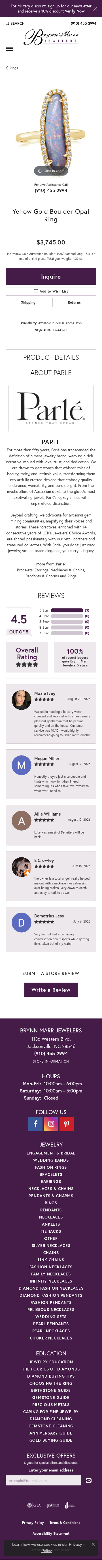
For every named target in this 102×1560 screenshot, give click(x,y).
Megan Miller (47, 758)
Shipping (28, 302)
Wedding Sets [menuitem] (51, 1316)
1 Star (44, 633)
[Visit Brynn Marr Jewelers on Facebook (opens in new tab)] (35, 1124)
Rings (14, 68)
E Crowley (44, 860)
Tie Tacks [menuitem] (51, 1231)
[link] (83, 23)
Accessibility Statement (51, 1533)
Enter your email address (51, 1470)
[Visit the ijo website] (52, 1505)
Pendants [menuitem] (51, 1210)
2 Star (44, 627)
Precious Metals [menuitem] (51, 1404)
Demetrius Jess (49, 916)
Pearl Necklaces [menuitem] (51, 1330)
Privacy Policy (33, 1522)
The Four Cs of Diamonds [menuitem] (51, 1369)
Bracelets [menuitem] (51, 1174)
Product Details (51, 357)
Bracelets (25, 570)
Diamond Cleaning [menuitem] (51, 1418)
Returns (74, 302)
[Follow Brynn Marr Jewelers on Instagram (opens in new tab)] (51, 1124)
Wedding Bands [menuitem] (51, 1160)
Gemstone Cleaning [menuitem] (51, 1426)
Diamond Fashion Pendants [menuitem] (51, 1295)
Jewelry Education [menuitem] (51, 1362)
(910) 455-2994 (51, 190)
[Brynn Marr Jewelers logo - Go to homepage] (51, 36)
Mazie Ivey (44, 693)
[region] (51, 132)
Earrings (41, 570)
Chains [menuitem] (51, 1252)
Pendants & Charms (42, 576)
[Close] (95, 8)
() (87, 610)
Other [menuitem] (51, 1238)
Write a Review (50, 989)
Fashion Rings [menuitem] (51, 1167)
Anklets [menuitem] (51, 1224)
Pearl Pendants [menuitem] (51, 1323)
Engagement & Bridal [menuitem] (51, 1153)
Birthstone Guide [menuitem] (51, 1390)
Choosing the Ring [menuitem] (51, 1383)
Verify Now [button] (75, 11)
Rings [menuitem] (51, 1202)
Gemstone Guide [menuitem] (50, 1397)
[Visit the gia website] (34, 1505)
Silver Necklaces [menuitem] (51, 1245)
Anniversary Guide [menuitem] (51, 1433)
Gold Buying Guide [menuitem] (51, 1440)
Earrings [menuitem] (51, 1181)
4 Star (44, 616)
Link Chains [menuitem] (51, 1259)
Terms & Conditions (65, 1522)
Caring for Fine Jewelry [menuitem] (51, 1411)
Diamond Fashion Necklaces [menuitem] (51, 1288)
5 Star (44, 610)
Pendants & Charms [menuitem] (51, 1195)
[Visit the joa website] (70, 1505)
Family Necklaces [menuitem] (51, 1274)
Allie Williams (47, 814)
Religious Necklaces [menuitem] (51, 1309)
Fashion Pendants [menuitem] (51, 1302)
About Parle (51, 372)
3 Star (44, 622)
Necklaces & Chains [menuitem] (50, 1188)
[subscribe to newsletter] (88, 1480)
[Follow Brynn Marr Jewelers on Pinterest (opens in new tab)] (67, 1124)
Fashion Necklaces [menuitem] (51, 1266)
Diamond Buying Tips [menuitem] (51, 1376)
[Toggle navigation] (9, 49)
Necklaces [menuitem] (51, 1217)
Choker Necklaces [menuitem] (51, 1338)
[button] (15, 23)
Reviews (51, 595)
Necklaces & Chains (67, 570)
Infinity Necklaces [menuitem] (51, 1281)
